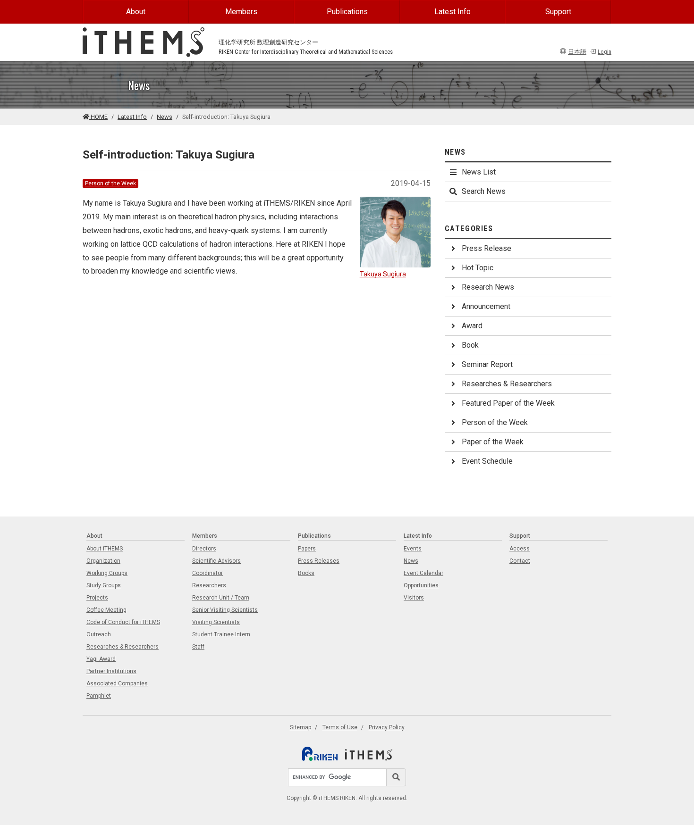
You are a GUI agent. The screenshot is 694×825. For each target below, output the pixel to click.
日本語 (577, 51)
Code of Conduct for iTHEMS (123, 622)
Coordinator (207, 573)
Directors (204, 548)
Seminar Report (487, 364)
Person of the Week (110, 183)
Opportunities (421, 585)
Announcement (486, 306)
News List (479, 171)
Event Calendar (423, 573)
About (135, 11)
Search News (484, 191)
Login (604, 51)
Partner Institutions (111, 671)
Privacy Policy (387, 727)
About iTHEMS (104, 548)
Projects (97, 597)
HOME (98, 116)
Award (472, 325)
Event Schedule (487, 461)
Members (241, 11)
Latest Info (452, 11)
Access (519, 548)
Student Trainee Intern (221, 634)
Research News (488, 287)
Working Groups (106, 573)
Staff (198, 646)
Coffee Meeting (106, 610)
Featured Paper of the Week (508, 403)
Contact (519, 561)
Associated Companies (117, 683)
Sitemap (300, 727)
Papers (307, 548)
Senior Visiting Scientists (225, 610)
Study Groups (103, 585)
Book (470, 345)
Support (558, 11)
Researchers (209, 585)
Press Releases (318, 561)
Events (413, 548)
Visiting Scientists (216, 622)
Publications (347, 11)
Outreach (98, 634)
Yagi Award (101, 659)
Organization (103, 561)
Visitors (414, 597)
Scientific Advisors (216, 561)
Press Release (486, 248)
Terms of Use (339, 727)
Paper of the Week (493, 441)
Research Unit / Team (220, 597)
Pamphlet (98, 695)
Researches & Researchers (507, 383)
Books (306, 573)
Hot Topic (477, 267)
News (164, 116)
